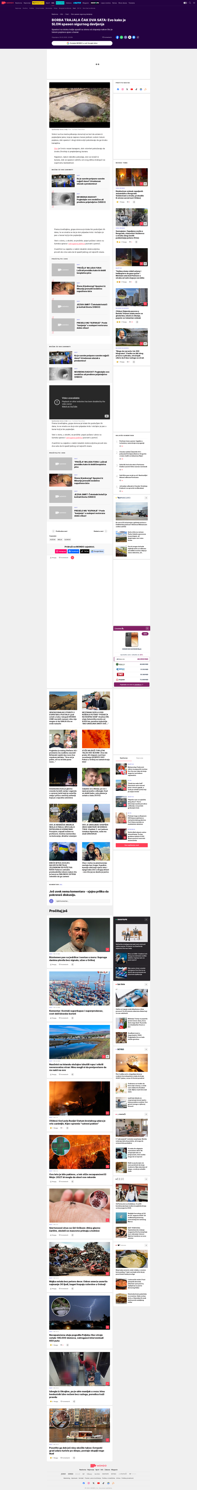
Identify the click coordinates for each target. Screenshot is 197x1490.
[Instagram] (122, 89)
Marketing (67, 1478)
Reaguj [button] (54, 557)
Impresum (74, 1478)
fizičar (52, 539)
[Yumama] (123, 1474)
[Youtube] (131, 89)
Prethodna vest (61, 531)
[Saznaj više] (146, 497)
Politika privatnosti (127, 1478)
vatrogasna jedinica (76, 244)
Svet (67, 14)
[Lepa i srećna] (97, 1474)
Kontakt (81, 1478)
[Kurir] (63, 1474)
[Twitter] (127, 89)
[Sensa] (113, 1474)
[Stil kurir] (83, 1474)
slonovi (67, 539)
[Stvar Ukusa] (132, 1474)
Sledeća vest (98, 531)
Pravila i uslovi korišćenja (93, 1478)
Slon (56, 148)
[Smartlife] (105, 1474)
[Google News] (141, 89)
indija (60, 539)
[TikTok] (136, 89)
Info (61, 14)
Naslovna (55, 14)
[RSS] (145, 89)
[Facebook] (118, 89)
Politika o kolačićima (108, 1478)
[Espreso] (70, 1474)
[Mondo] (8, 3)
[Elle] (78, 1474)
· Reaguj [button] (121, 202)
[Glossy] (89, 1474)
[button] (106, 37)
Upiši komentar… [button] (62, 901)
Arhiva (118, 1478)
